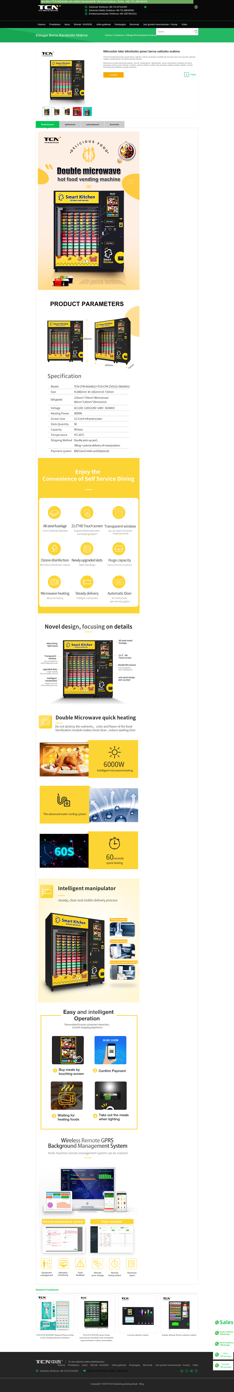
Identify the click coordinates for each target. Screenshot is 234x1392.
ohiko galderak (103, 24)
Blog (141, 1384)
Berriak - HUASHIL (83, 24)
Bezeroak (134, 24)
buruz (67, 24)
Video (184, 24)
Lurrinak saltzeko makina (137, 1335)
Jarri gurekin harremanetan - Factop (160, 24)
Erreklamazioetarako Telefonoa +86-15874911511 (113, 14)
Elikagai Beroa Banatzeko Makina (141, 35)
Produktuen (55, 24)
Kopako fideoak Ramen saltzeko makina (179, 1335)
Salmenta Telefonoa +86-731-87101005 (108, 7)
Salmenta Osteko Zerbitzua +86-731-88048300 (111, 10)
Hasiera (41, 24)
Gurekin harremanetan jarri (113, 76)
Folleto (193, 74)
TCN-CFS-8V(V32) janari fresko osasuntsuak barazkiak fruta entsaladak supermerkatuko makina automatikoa (96, 1337)
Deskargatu (120, 24)
